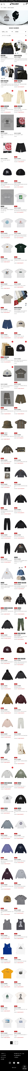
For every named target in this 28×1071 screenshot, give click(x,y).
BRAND (5, 7)
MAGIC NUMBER (11, 7)
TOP (1, 7)
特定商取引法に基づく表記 (19, 1053)
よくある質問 (3, 1055)
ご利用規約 (16, 1057)
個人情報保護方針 (17, 1055)
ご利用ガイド (3, 1053)
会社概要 (2, 1059)
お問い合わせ (3, 1057)
